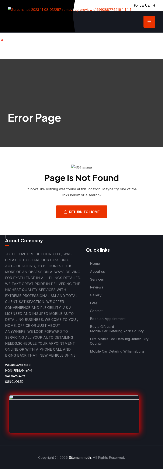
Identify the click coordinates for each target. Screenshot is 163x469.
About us (97, 271)
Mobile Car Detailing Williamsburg (117, 351)
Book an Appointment (107, 319)
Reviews (96, 287)
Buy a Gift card (102, 326)
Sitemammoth (80, 457)
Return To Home (84, 212)
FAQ (93, 303)
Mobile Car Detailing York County (117, 331)
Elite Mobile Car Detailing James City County (119, 341)
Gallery (95, 295)
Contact (96, 311)
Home (95, 263)
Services (97, 279)
